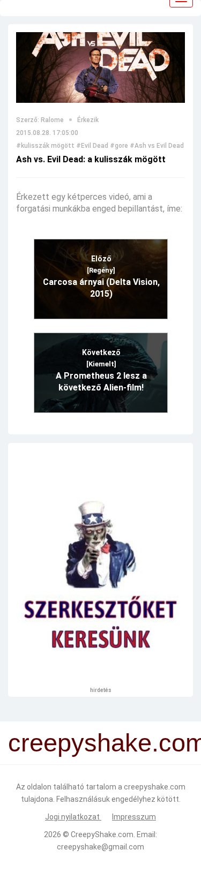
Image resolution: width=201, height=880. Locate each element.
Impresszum (134, 817)
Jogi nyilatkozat (73, 817)
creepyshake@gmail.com (100, 847)
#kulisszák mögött (45, 145)
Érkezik (88, 120)
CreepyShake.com (102, 834)
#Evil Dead (92, 145)
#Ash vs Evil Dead (157, 145)
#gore (119, 145)
